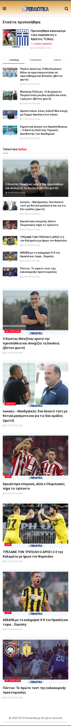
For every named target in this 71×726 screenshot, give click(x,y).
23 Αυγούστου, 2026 (16, 193)
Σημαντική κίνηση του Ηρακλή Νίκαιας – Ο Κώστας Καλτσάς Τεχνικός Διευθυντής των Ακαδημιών (43, 130)
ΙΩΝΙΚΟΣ (10, 404)
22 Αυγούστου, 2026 (31, 277)
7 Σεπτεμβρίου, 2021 (42, 48)
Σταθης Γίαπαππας (42, 44)
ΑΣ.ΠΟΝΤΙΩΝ (13, 331)
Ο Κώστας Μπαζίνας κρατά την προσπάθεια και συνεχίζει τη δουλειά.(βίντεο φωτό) (34, 186)
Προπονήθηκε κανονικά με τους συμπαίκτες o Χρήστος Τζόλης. (48, 35)
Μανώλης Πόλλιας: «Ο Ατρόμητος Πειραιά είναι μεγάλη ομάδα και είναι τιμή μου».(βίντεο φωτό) (43, 95)
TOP (7, 32)
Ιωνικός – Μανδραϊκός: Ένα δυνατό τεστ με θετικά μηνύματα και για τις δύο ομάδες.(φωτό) (43, 206)
